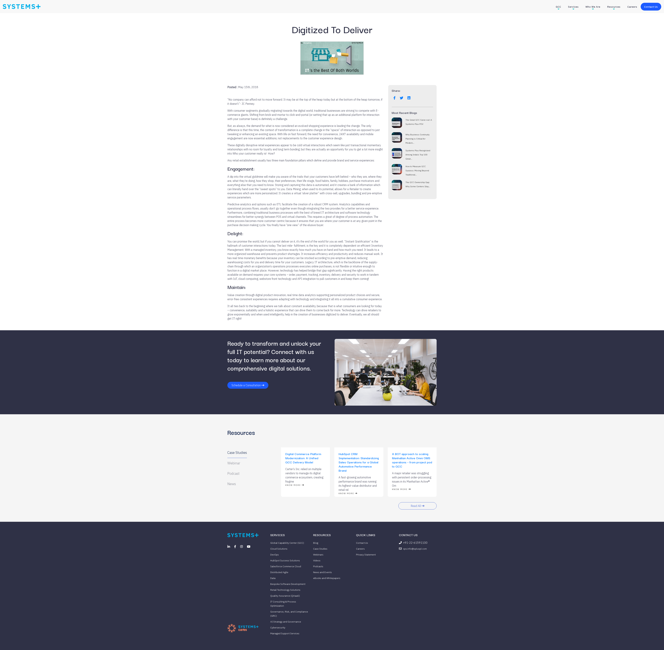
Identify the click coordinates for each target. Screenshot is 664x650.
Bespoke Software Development (287, 584)
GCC (558, 6)
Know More (293, 485)
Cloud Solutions (278, 548)
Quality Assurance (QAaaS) (285, 595)
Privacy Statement (366, 554)
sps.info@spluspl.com (415, 548)
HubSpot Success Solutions (285, 560)
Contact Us (651, 6)
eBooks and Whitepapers (326, 578)
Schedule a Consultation (246, 385)
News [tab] (231, 483)
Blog (315, 542)
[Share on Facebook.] (394, 98)
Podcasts (318, 566)
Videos (316, 560)
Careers (632, 6)
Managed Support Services (284, 633)
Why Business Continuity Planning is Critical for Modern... (417, 138)
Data (272, 578)
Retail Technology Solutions (285, 589)
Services (573, 6)
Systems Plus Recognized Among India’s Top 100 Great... (417, 154)
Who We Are (592, 6)
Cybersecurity (277, 627)
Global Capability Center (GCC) (287, 542)
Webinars (318, 554)
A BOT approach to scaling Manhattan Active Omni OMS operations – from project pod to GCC (412, 460)
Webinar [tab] (233, 463)
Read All (416, 506)
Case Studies (320, 548)
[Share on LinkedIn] (409, 98)
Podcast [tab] (233, 473)
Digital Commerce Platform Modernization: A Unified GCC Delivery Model (303, 457)
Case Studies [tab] (237, 452)
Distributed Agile (279, 572)
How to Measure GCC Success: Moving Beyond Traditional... (417, 170)
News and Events (322, 572)
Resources (613, 6)
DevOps (274, 554)
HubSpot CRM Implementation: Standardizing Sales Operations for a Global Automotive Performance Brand (359, 462)
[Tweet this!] (401, 98)
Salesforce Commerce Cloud (285, 566)
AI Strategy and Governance (285, 621)
